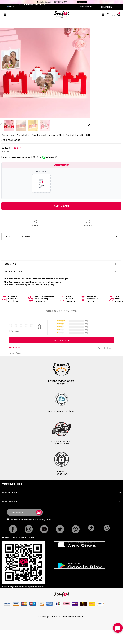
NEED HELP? (107, 7)
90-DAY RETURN (40, 285)
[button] (5, 14)
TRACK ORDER (86, 6)
